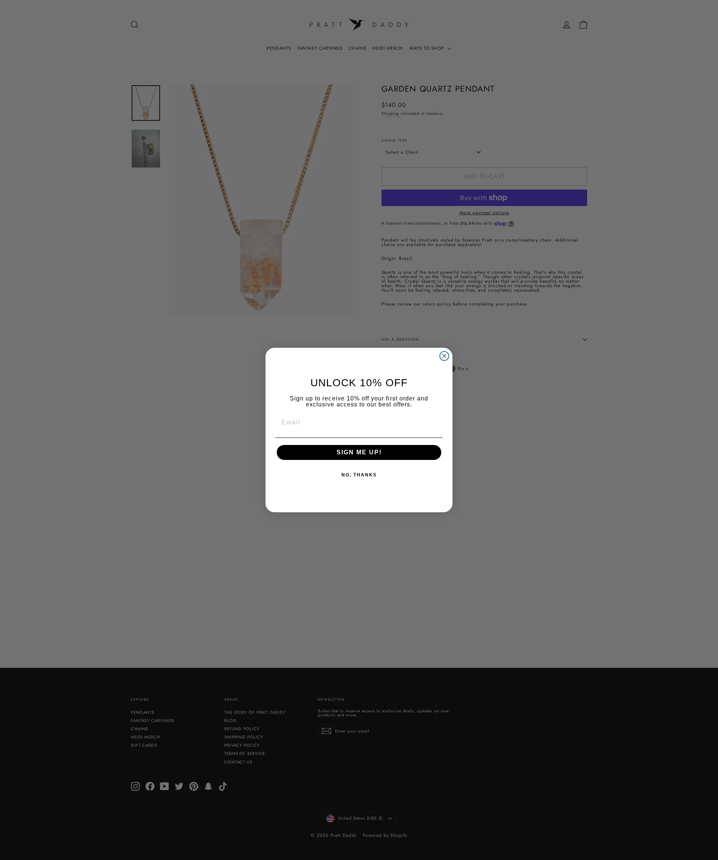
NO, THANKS (359, 474)
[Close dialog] (444, 355)
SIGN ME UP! (359, 452)
